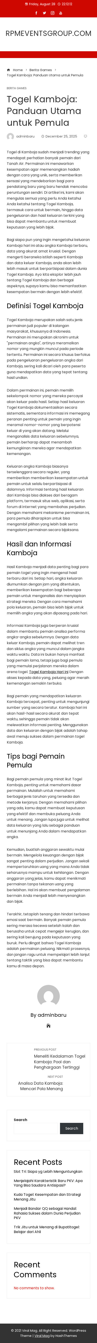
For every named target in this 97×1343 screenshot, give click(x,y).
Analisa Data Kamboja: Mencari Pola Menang (40, 1083)
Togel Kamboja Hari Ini (48, 671)
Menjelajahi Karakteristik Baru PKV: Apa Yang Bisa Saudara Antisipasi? (48, 1183)
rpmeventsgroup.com (49, 33)
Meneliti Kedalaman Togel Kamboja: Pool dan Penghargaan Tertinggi (59, 1059)
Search (20, 1119)
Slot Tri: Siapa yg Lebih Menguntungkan (48, 1171)
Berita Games (17, 88)
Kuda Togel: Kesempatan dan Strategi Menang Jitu (47, 1197)
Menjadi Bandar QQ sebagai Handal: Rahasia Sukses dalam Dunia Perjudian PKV (47, 1213)
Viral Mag (42, 1336)
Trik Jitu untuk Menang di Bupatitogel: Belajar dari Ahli (47, 1229)
